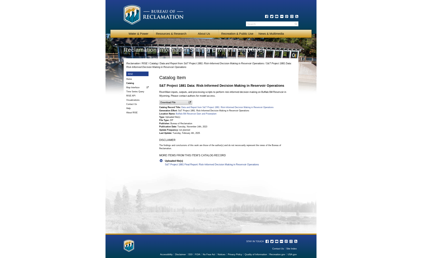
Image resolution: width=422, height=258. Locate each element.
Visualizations (133, 100)
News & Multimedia (271, 33)
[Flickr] (281, 16)
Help (128, 108)
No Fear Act (209, 254)
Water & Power (138, 33)
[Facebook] (266, 16)
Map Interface (132, 87)
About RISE (132, 112)
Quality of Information (256, 254)
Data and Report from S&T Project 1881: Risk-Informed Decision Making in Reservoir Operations (212, 63)
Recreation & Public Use (237, 33)
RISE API (131, 95)
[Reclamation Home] (153, 15)
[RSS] (296, 16)
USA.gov (292, 254)
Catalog (154, 63)
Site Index (291, 248)
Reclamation (133, 63)
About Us (204, 33)
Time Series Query (135, 91)
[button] (175, 102)
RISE (145, 63)
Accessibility (166, 254)
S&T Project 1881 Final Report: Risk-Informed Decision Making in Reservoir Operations (212, 164)
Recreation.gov (277, 254)
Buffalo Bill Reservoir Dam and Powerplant (196, 113)
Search (295, 23)
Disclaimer (180, 254)
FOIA (197, 254)
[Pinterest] (286, 16)
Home (129, 79)
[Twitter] (271, 16)
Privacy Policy (235, 254)
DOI (190, 254)
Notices (221, 254)
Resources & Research (171, 33)
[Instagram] (291, 16)
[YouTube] (276, 16)
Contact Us (131, 104)
